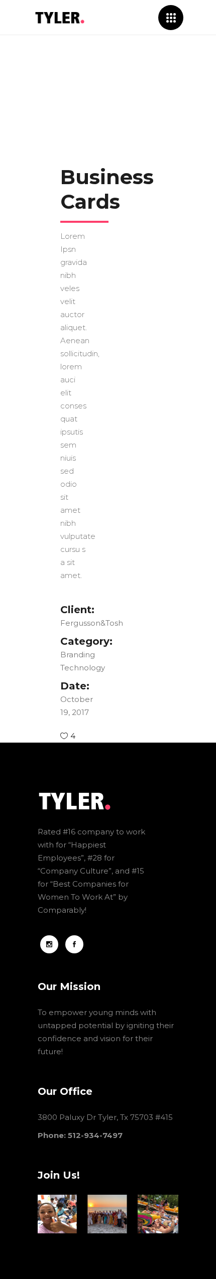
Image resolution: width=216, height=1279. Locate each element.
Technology (81, 667)
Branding (77, 654)
